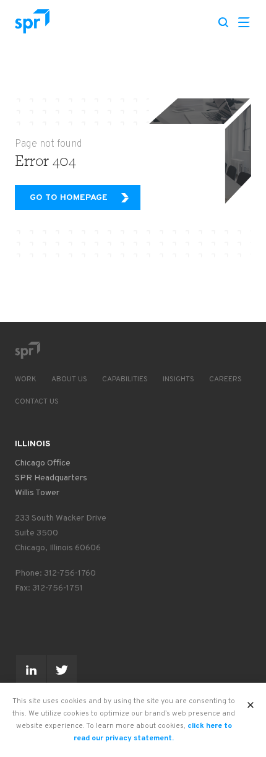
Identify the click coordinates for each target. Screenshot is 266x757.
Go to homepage (69, 197)
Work (25, 379)
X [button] (251, 701)
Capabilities (125, 379)
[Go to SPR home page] (27, 350)
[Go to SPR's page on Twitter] (62, 670)
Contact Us (37, 402)
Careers (225, 379)
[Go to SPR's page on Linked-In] (31, 670)
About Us (69, 379)
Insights (178, 379)
